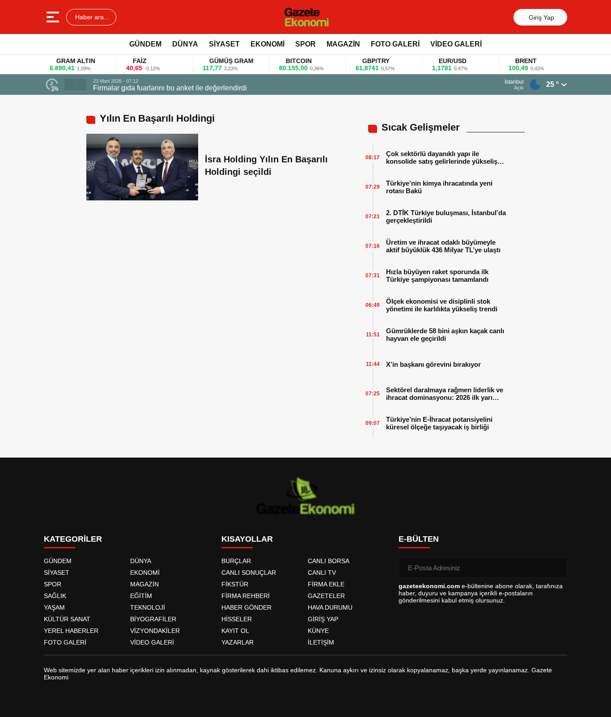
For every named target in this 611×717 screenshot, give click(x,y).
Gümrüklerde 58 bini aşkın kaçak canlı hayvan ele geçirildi (445, 334)
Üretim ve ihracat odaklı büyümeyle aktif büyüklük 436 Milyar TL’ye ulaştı (443, 246)
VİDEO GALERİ (456, 44)
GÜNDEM (145, 44)
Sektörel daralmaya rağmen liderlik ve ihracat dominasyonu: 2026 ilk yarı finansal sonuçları (444, 393)
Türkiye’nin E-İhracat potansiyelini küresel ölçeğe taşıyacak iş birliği (439, 423)
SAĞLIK (55, 595)
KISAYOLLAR (247, 539)
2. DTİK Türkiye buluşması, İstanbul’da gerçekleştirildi (446, 216)
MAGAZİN (343, 44)
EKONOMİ (267, 44)
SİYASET (224, 44)
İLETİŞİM (321, 642)
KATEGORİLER (73, 539)
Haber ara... (91, 17)
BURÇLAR (236, 560)
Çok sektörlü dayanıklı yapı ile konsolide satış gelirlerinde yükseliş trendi (441, 157)
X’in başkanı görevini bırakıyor (433, 364)
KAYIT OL (235, 630)
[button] (69, 84)
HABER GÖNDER (246, 607)
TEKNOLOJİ (147, 607)
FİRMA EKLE (326, 584)
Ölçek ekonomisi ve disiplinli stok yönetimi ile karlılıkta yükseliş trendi (441, 305)
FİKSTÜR (234, 584)
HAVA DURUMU (330, 607)
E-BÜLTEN (419, 539)
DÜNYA (185, 44)
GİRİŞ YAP (323, 619)
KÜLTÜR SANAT (67, 619)
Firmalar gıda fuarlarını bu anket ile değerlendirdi (170, 88)
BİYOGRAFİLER (153, 619)
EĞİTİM (141, 595)
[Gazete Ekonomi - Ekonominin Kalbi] (307, 17)
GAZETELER (326, 595)
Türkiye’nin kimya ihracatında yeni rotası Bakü (439, 187)
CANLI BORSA (328, 560)
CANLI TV (322, 572)
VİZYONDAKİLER (155, 630)
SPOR (305, 44)
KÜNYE (318, 630)
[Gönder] (557, 567)
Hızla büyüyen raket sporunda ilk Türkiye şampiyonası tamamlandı (437, 275)
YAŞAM (54, 607)
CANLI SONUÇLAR (248, 572)
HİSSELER (236, 619)
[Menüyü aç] (54, 17)
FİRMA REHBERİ (245, 595)
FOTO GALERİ (395, 44)
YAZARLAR (237, 642)
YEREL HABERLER (71, 630)
